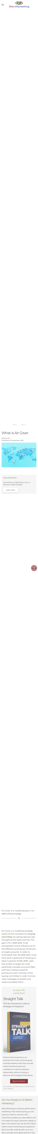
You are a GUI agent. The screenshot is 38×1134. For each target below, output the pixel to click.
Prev (15, 425)
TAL (32, 967)
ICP (25, 961)
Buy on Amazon (19, 1081)
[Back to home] (19, 4)
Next (23, 425)
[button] (3, 4)
